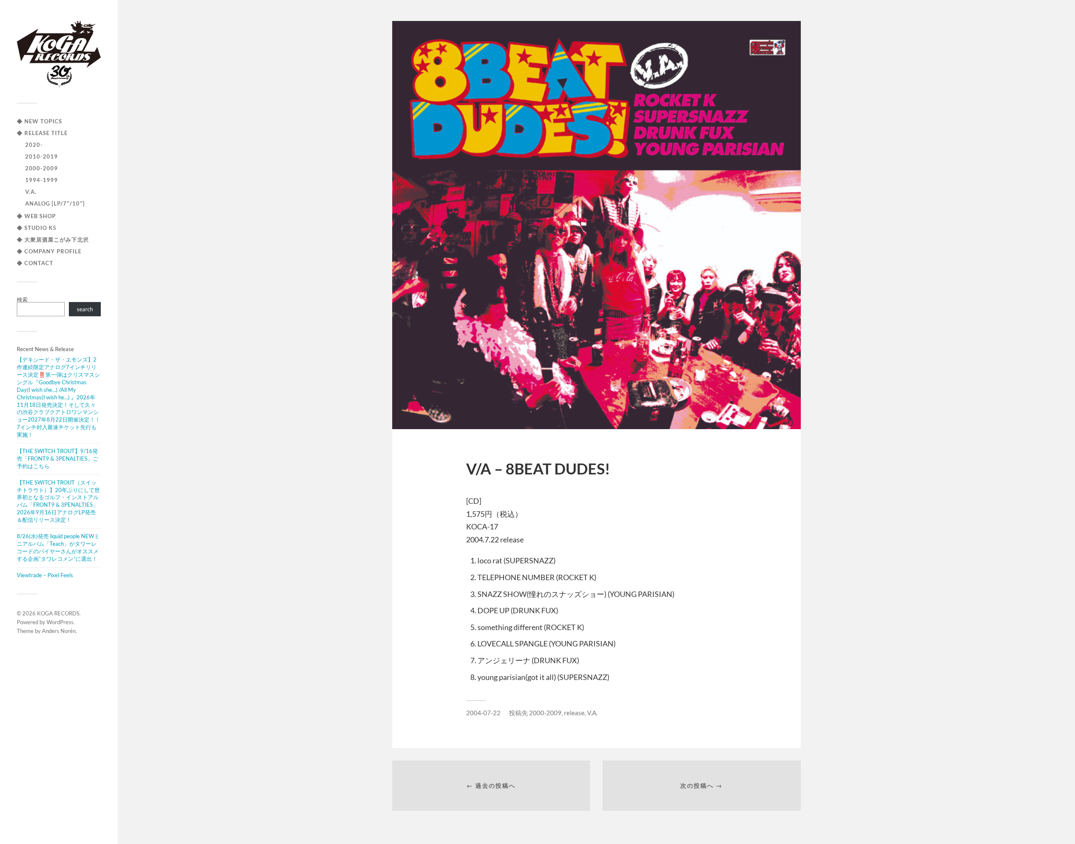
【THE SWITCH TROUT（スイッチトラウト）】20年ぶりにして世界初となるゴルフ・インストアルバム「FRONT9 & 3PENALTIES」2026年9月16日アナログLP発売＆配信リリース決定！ (58, 501)
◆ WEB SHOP (36, 216)
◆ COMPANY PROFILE (49, 251)
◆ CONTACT (35, 263)
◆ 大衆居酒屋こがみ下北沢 (53, 239)
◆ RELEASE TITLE (42, 133)
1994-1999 (41, 180)
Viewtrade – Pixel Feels (45, 575)
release (574, 712)
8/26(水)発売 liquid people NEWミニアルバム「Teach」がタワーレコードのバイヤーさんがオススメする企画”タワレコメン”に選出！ (58, 547)
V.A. (31, 191)
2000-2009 (41, 168)
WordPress (60, 622)
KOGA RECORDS (58, 613)
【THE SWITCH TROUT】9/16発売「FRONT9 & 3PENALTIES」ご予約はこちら (57, 458)
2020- (34, 144)
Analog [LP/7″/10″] (55, 203)
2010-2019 (41, 156)
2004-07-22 (483, 712)
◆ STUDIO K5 (37, 227)
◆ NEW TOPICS (39, 121)
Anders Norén (59, 631)
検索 (22, 299)
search (85, 309)
